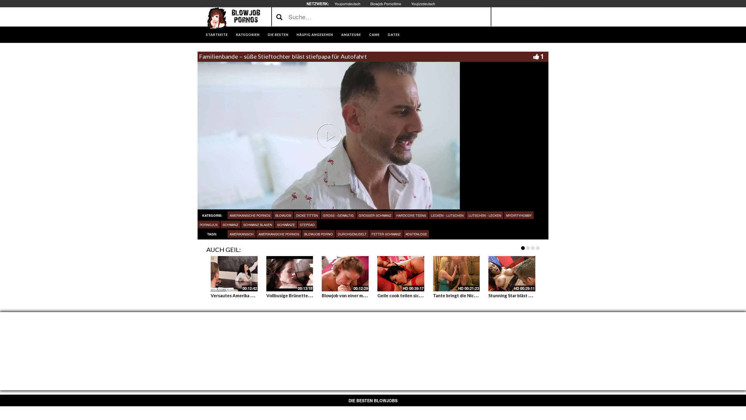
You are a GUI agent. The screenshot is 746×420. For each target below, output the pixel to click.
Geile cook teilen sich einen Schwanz (415, 295)
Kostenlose (416, 234)
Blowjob (283, 215)
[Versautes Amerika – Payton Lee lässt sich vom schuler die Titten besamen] (234, 273)
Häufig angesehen (315, 34)
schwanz (230, 224)
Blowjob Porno (318, 234)
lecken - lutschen (447, 215)
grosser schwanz (375, 215)
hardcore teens (411, 215)
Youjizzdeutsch (423, 3)
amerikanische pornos (250, 215)
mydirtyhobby (519, 215)
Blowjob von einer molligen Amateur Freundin (368, 295)
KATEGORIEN (248, 34)
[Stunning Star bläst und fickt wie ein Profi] (511, 273)
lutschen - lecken (485, 215)
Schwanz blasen (257, 224)
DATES (394, 34)
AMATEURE (351, 34)
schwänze (286, 224)
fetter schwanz (386, 234)
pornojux (209, 224)
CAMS (374, 34)
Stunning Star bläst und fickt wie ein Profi (530, 295)
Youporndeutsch (347, 3)
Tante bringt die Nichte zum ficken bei (472, 295)
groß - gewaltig (338, 215)
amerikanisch (242, 234)
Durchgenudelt (352, 234)
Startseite (217, 34)
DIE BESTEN (278, 34)
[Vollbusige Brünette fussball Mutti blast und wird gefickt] (289, 273)
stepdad (307, 224)
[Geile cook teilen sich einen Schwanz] (400, 273)
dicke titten (307, 215)
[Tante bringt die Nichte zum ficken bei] (456, 273)
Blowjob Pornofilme (385, 3)
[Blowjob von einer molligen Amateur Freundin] (345, 273)
